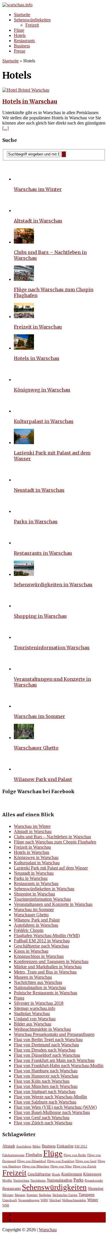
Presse (19, 51)
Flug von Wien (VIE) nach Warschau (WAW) (55, 1107)
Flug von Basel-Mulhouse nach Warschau (52, 1112)
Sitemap (20, 1195)
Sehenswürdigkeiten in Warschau (53, 584)
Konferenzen (71, 1174)
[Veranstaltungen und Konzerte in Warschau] (24, 668)
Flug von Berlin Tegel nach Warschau (48, 1039)
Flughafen (34, 1155)
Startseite (22, 14)
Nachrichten (21, 1180)
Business (22, 45)
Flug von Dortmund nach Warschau (46, 1044)
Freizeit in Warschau (38, 327)
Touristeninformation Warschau (52, 647)
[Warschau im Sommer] (24, 706)
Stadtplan (45, 1195)
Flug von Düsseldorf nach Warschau (47, 1055)
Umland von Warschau (35, 1018)
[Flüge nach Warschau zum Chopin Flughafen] (24, 279)
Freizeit (32, 25)
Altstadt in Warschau (38, 221)
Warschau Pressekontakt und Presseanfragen (54, 1034)
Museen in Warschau (33, 977)
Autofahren (23, 1146)
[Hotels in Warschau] (24, 348)
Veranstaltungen (28, 1200)
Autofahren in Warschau (36, 925)
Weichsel (55, 1200)
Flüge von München (35, 1166)
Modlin (7, 1180)
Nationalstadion (59, 1180)
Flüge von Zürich (84, 1166)
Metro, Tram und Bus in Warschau (45, 971)
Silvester (8, 1195)
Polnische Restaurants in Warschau (45, 992)
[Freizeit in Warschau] (24, 316)
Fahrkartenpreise (13, 1155)
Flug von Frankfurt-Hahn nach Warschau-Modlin (58, 1065)
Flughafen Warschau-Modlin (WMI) (47, 935)
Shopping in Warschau (40, 616)
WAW (44, 1200)
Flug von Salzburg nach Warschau (45, 1101)
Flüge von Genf (85, 1161)
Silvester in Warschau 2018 (38, 1003)
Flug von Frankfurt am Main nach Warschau (54, 1060)
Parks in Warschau (36, 521)
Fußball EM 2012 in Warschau (42, 940)
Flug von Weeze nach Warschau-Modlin (50, 1096)
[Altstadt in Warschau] (24, 210)
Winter (92, 1200)
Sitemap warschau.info (34, 1008)
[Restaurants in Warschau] (24, 542)
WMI (5, 1205)
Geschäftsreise (39, 1174)
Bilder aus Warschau (32, 1023)
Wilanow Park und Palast (43, 779)
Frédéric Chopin (28, 930)
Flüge (19, 30)
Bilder (37, 1146)
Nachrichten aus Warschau (38, 982)
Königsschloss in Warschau (39, 956)
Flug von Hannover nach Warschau (46, 1075)
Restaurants (24, 40)
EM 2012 (81, 1146)
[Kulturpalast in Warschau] (24, 411)
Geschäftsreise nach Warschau (41, 945)
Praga (19, 997)
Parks (78, 1180)
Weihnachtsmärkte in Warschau (42, 1029)
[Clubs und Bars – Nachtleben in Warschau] (24, 242)
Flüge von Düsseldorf (31, 1161)
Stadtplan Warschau (32, 1013)
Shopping (95, 1188)
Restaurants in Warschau (43, 553)
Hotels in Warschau (29, 101)
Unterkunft (9, 1200)
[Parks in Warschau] (24, 511)
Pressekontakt (94, 1180)
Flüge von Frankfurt (60, 1161)
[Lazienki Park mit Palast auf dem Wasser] (24, 442)
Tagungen (86, 1195)
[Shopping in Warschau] (24, 605)
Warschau (48, 1229)
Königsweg (92, 1174)
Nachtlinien (38, 1180)
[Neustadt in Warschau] (24, 479)
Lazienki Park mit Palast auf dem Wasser (51, 867)
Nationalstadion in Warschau (40, 987)
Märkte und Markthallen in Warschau (48, 966)
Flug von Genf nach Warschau (41, 1117)
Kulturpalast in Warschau (43, 421)
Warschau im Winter (38, 189)
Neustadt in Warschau (39, 490)
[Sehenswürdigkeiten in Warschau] (24, 574)
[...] (5, 128)
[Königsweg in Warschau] (24, 379)
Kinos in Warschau (31, 951)
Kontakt (21, 1219)
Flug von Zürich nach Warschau (43, 1122)
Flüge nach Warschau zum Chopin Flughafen (55, 841)
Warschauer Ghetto (36, 748)
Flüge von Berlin (75, 1155)
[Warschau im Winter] (24, 179)
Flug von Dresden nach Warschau (44, 1049)
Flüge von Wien (61, 1166)
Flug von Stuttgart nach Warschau (44, 1091)
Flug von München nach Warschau (45, 1086)
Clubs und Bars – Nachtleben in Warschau (52, 836)
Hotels (20, 35)
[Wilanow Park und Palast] (24, 769)
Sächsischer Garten (64, 1195)
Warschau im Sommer (39, 716)
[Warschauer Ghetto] (24, 737)
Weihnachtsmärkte (74, 1200)
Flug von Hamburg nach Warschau (45, 1070)
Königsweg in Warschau (42, 390)
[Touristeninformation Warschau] (24, 637)
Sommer (32, 1195)
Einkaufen (65, 1146)
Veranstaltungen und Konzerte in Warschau (53, 904)
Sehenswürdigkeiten (32, 19)
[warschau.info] (54, 5)
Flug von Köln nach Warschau (41, 1081)
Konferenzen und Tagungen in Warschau (51, 961)
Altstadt (8, 1146)
